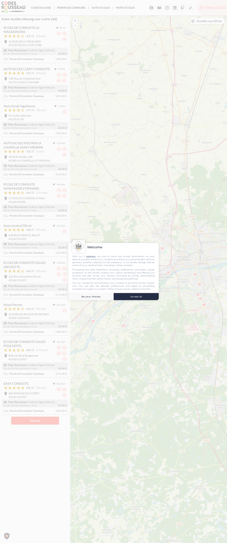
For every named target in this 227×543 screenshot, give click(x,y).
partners (90, 256)
